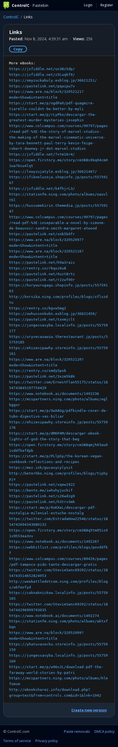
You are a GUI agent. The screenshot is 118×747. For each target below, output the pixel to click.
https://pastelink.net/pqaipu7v (42, 86)
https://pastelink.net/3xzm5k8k (42, 376)
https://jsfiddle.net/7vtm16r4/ (42, 154)
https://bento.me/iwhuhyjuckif (41, 490)
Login (88, 5)
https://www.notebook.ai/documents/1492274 (54, 616)
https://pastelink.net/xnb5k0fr (42, 234)
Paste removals (77, 731)
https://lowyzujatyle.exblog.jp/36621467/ (53, 171)
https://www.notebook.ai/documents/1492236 (54, 394)
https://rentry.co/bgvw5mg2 (37, 308)
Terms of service (17, 740)
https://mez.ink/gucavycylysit (41, 468)
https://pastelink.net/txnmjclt (42, 319)
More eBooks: (58, 379)
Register (106, 5)
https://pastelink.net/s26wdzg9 (42, 496)
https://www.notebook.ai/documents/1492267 (54, 541)
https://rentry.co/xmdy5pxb (37, 371)
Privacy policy (46, 740)
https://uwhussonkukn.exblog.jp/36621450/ (53, 314)
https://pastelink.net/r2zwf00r (42, 280)
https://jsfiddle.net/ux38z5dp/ (42, 69)
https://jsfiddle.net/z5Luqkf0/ (42, 75)
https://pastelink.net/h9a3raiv (42, 262)
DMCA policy (104, 731)
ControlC (11, 16)
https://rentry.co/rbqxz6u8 (37, 268)
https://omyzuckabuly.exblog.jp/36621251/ (53, 80)
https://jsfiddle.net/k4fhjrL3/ (42, 188)
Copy (18, 49)
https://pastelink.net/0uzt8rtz (42, 274)
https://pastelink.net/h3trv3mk (42, 502)
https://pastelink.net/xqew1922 (42, 484)
